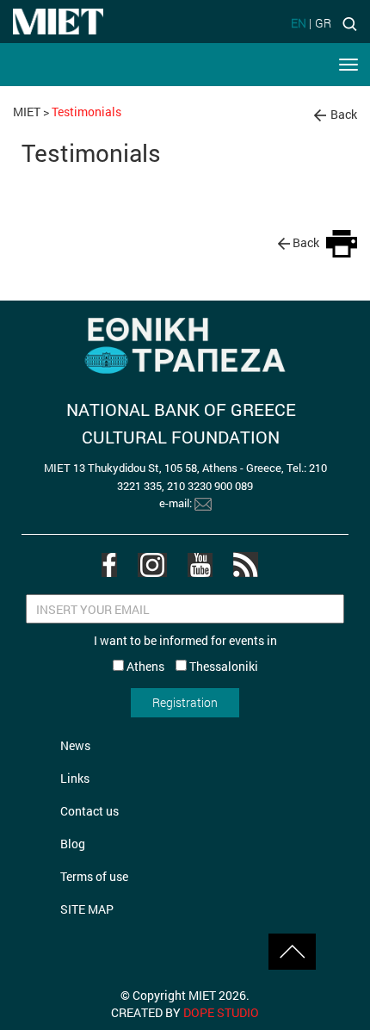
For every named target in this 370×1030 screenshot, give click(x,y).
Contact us (89, 811)
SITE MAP (87, 909)
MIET (26, 111)
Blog (72, 843)
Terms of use (94, 876)
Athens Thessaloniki (191, 666)
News (75, 745)
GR (323, 23)
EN (298, 23)
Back (343, 114)
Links (74, 778)
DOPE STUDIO (221, 1012)
